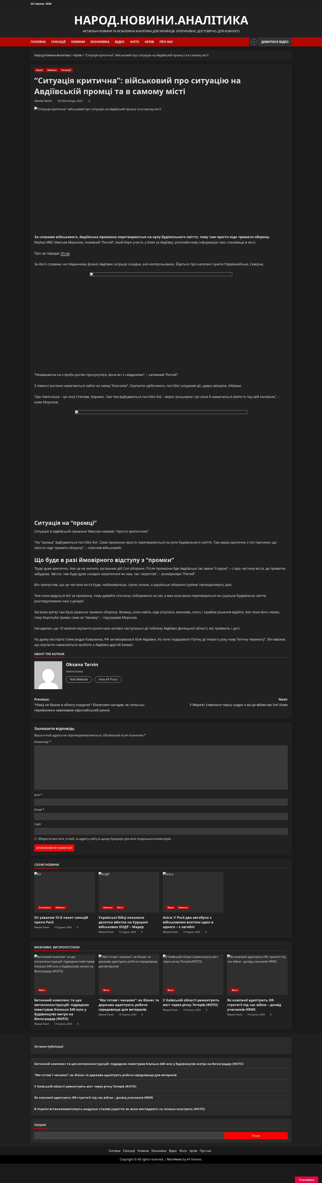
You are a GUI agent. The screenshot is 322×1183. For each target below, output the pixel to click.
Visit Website (79, 679)
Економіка (100, 42)
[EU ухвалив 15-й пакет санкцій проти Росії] (64, 892)
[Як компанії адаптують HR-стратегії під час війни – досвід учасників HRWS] (257, 975)
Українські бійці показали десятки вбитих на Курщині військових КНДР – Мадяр (123, 922)
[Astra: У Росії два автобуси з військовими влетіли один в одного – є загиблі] (193, 892)
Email (39, 810)
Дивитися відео (275, 42)
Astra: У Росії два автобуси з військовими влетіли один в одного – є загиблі (188, 922)
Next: (239, 702)
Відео (119, 42)
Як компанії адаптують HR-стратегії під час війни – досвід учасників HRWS (254, 1005)
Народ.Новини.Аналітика (161, 20)
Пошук (40, 1125)
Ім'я (38, 795)
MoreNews (174, 1159)
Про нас (166, 42)
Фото (134, 42)
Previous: (89, 704)
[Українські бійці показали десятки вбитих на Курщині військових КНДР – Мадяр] (129, 892)
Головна (38, 42)
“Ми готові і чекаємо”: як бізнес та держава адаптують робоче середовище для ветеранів (129, 1005)
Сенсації (58, 42)
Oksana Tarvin (43, 101)
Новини (78, 42)
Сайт (37, 824)
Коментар (42, 742)
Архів (149, 42)
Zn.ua (65, 253)
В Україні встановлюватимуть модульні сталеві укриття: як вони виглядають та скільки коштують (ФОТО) (119, 1109)
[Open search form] (245, 42)
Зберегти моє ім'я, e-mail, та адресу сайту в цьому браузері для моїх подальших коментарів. (104, 839)
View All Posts (108, 679)
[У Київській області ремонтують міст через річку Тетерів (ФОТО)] (193, 975)
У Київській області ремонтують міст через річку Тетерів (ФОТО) (191, 1002)
